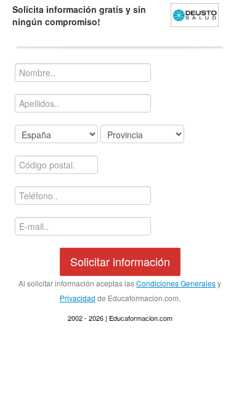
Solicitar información (120, 261)
